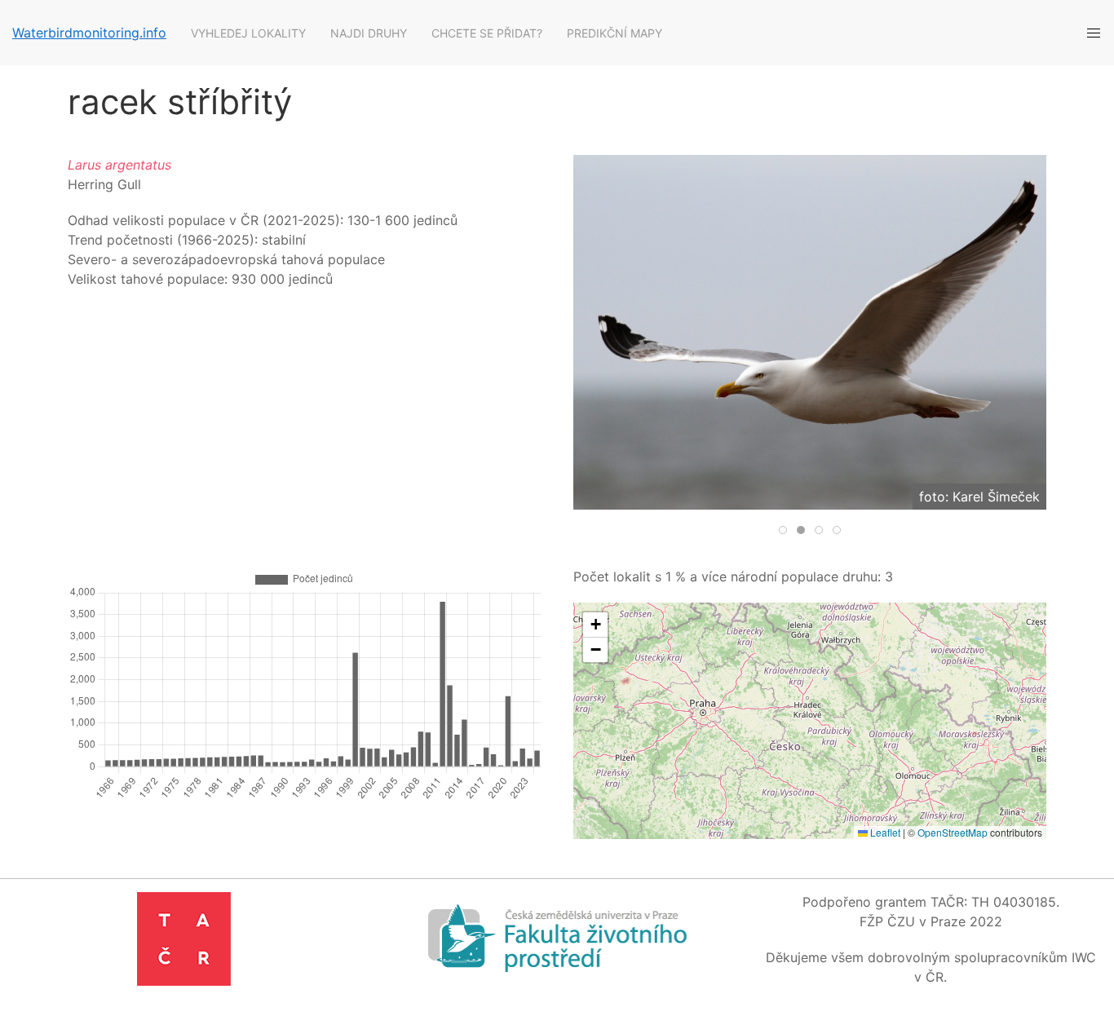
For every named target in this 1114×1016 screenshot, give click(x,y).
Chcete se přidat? (486, 33)
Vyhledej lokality (248, 33)
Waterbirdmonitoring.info (89, 32)
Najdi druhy (368, 33)
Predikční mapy (614, 33)
